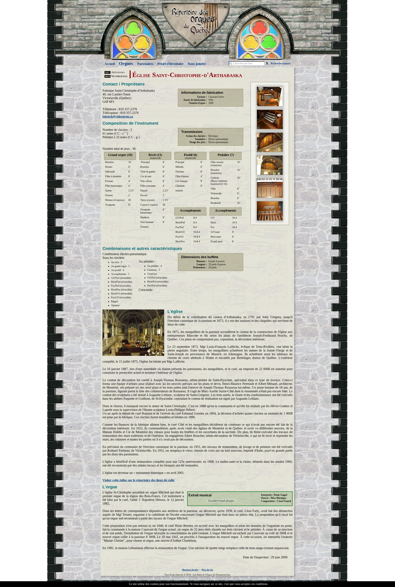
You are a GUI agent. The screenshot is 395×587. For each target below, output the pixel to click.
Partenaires (145, 64)
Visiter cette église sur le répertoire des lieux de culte (138, 480)
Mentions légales (190, 569)
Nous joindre (197, 64)
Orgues (126, 63)
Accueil (110, 64)
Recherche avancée (280, 63)
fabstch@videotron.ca (117, 116)
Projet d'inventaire (170, 64)
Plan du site (207, 569)
